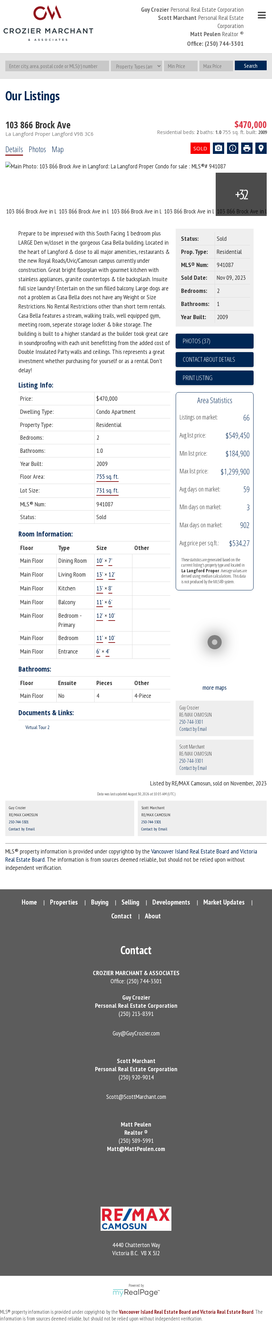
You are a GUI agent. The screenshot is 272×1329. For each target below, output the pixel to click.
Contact (121, 916)
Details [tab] (14, 149)
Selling (130, 902)
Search (250, 65)
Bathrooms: (34, 669)
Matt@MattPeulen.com (136, 1149)
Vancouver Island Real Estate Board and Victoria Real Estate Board (186, 1311)
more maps (215, 687)
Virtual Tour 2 (38, 727)
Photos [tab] (37, 149)
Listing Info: (35, 385)
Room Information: (45, 534)
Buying (99, 902)
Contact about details (209, 359)
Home (29, 902)
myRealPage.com (136, 1293)
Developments (171, 902)
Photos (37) (196, 341)
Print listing (197, 377)
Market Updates (224, 902)
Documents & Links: (46, 712)
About (153, 916)
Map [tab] (58, 149)
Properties (64, 902)
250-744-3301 (191, 721)
